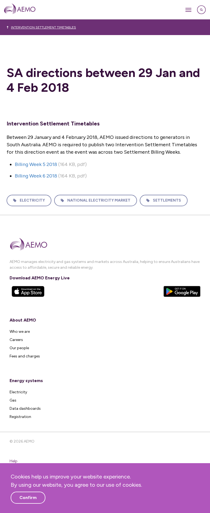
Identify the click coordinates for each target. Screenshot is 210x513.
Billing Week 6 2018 (36, 176)
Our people (19, 348)
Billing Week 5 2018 (36, 164)
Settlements (167, 200)
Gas (13, 400)
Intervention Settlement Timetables (43, 27)
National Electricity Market (98, 200)
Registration (20, 416)
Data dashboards (25, 408)
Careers (16, 339)
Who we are (20, 331)
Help (14, 461)
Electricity (32, 200)
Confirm (28, 497)
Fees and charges (25, 356)
